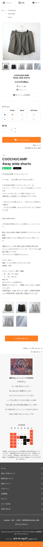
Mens (10, 17)
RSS (12, 520)
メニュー (8, 3)
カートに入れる (23, 140)
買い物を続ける (36, 352)
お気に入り (23, 90)
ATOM (18, 520)
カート (37, 3)
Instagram (7, 520)
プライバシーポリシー (21, 524)
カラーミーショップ (7, 531)
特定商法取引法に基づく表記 (30, 520)
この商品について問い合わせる (31, 348)
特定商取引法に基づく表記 (33, 148)
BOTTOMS (11, 14)
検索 (22, 3)
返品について (37, 145)
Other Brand (12, 10)
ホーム (3, 10)
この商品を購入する (21, 338)
